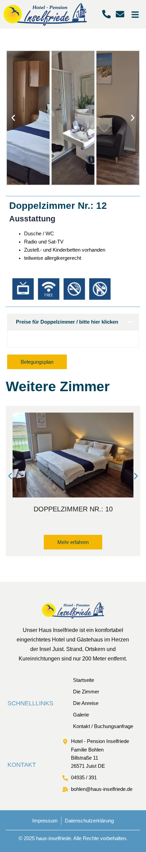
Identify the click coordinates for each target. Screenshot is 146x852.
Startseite (83, 680)
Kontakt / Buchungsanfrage (103, 726)
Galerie (81, 715)
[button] (13, 118)
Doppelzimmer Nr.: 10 (73, 509)
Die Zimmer (86, 691)
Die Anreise (85, 703)
